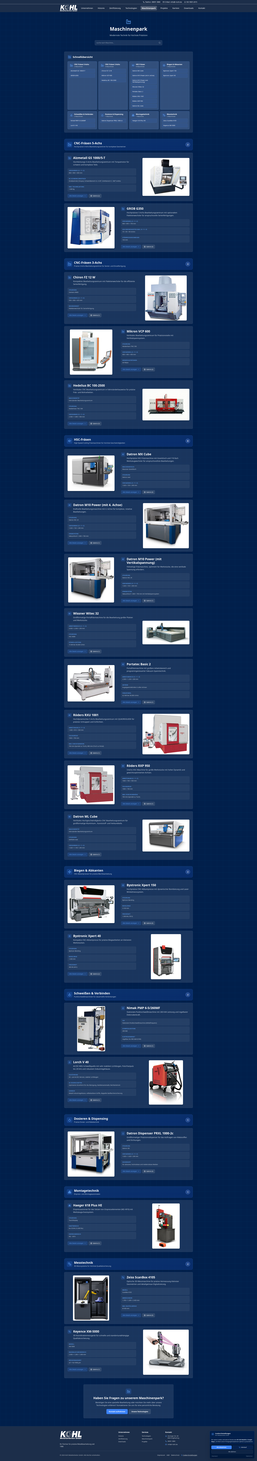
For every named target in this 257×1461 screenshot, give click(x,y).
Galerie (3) (149, 247)
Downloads (189, 8)
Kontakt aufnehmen (117, 1411)
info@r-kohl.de (173, 1444)
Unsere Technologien (139, 1411)
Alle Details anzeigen (76, 196)
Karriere (175, 8)
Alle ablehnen (232, 1452)
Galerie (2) (96, 196)
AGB (168, 1455)
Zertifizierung (115, 8)
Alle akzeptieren (221, 1447)
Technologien (131, 8)
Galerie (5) (149, 1315)
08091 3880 (171, 1441)
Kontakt (201, 8)
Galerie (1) (96, 315)
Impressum (215, 1456)
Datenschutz (249, 1456)
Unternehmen (87, 8)
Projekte (164, 8)
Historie (101, 8)
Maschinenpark (149, 8)
